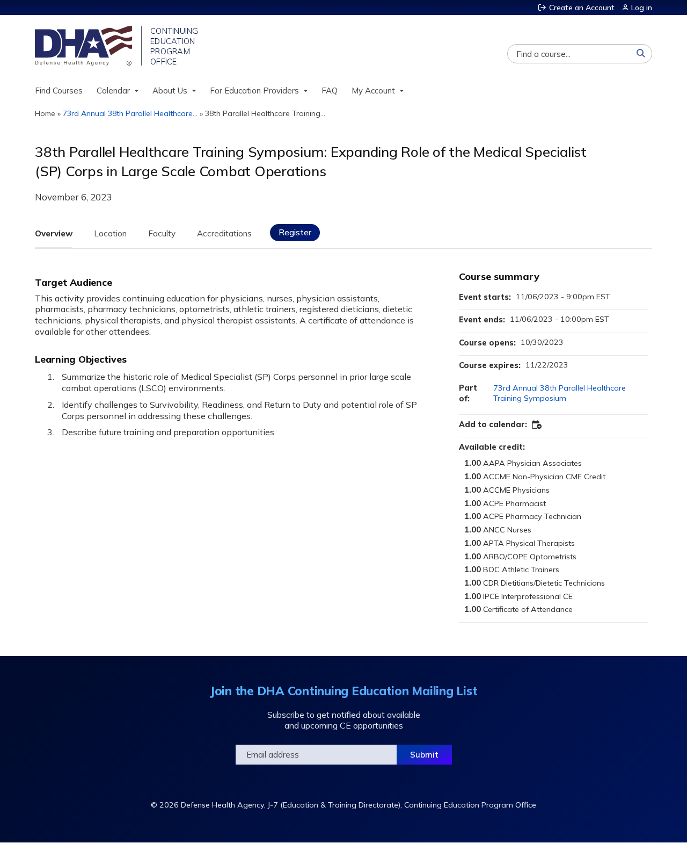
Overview (53, 233)
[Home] (84, 46)
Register (295, 232)
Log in (641, 7)
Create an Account (582, 7)
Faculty (162, 233)
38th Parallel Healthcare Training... (265, 113)
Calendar (113, 90)
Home (45, 113)
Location (110, 233)
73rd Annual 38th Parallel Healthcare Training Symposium (559, 393)
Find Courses (59, 90)
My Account (373, 90)
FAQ (329, 90)
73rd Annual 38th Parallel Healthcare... (130, 113)
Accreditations (224, 233)
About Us (169, 90)
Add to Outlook (537, 425)
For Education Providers (254, 90)
